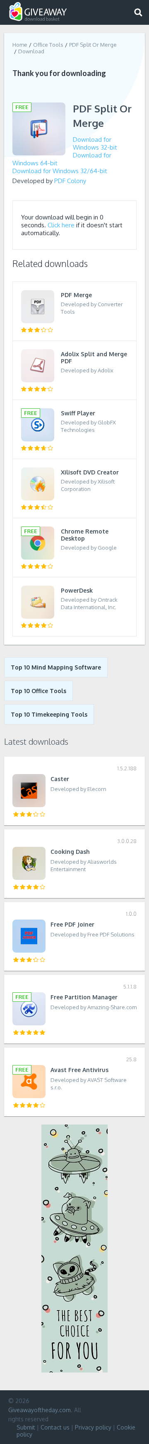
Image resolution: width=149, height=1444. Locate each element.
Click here (61, 225)
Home (19, 44)
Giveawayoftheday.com (39, 1409)
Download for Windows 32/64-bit (59, 171)
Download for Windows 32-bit (95, 143)
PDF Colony (70, 181)
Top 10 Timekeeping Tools (49, 714)
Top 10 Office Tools (38, 690)
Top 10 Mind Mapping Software (56, 667)
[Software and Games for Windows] (38, 11)
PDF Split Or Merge (93, 44)
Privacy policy (93, 1427)
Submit (26, 1427)
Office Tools (48, 44)
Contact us (55, 1427)
